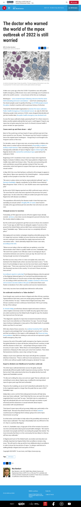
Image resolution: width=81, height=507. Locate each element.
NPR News (11, 456)
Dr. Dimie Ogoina (39, 150)
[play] (4, 8)
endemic (40, 410)
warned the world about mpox (25, 152)
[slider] (11, 8)
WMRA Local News (33, 491)
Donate (74, 2)
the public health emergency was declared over (31, 115)
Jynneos (11, 217)
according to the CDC (9, 243)
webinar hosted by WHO (35, 329)
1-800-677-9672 (50, 494)
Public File (48, 491)
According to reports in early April (13, 274)
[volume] (9, 8)
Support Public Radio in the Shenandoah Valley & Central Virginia (36, 495)
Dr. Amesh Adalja (8, 308)
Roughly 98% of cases (29, 202)
